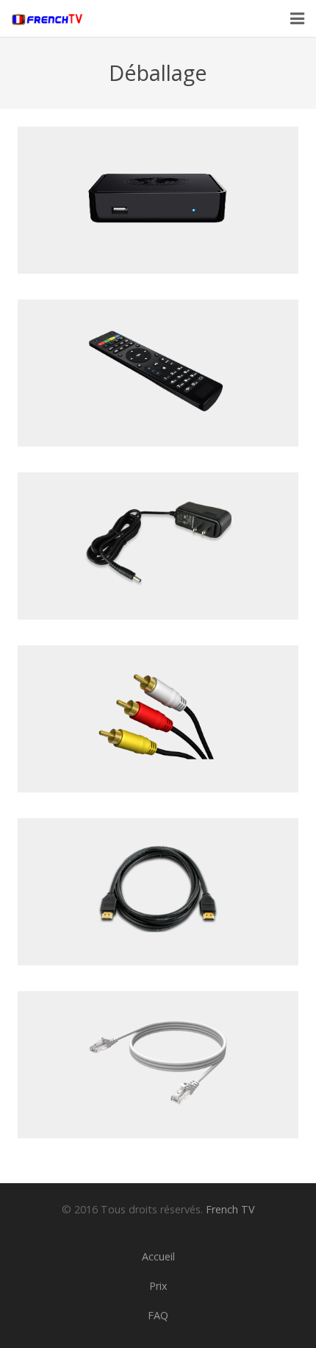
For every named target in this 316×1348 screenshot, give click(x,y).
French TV (230, 1209)
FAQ (158, 1315)
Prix (158, 1286)
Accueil (158, 1256)
